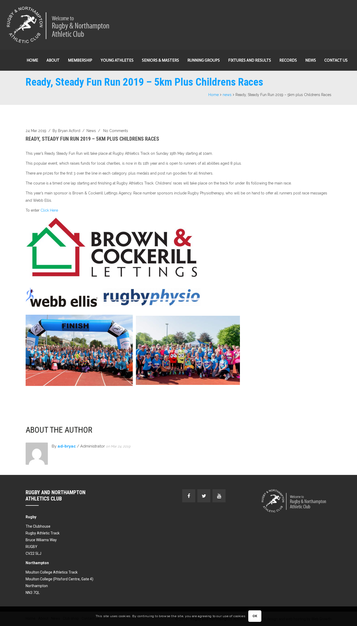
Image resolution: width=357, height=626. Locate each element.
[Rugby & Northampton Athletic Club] (58, 25)
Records (288, 60)
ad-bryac (66, 446)
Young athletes (117, 60)
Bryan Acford (69, 131)
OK (254, 616)
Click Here (49, 210)
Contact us (336, 60)
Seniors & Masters (160, 60)
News (310, 60)
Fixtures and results (249, 60)
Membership (80, 60)
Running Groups (203, 60)
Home (32, 60)
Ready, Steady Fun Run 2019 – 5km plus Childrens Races (92, 139)
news (227, 95)
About (53, 60)
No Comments (115, 131)
